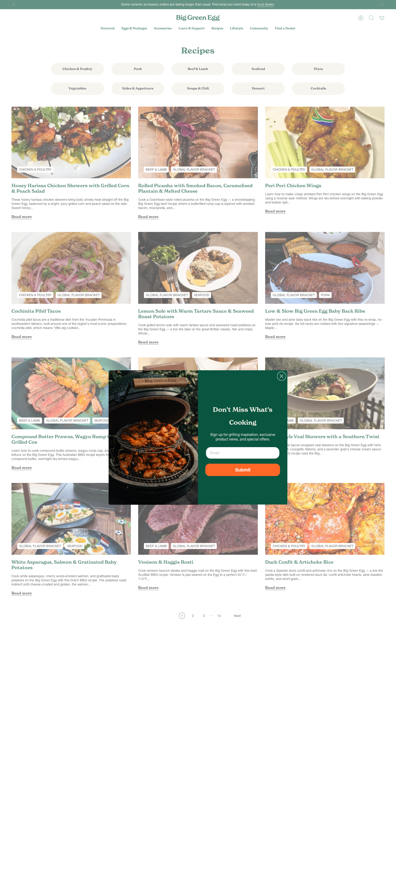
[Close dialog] (282, 376)
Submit (242, 470)
